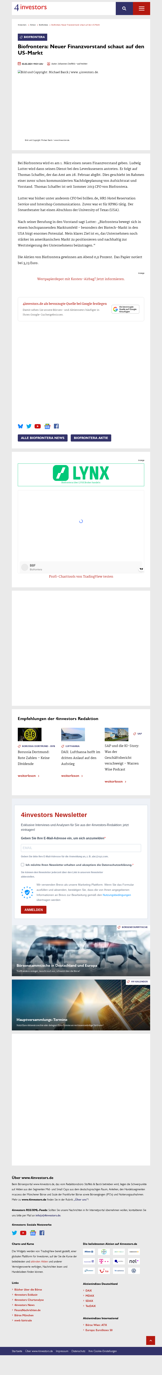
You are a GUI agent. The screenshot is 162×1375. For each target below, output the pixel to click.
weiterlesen (27, 775)
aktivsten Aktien (39, 1261)
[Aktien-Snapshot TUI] (104, 1271)
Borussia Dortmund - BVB (38, 746)
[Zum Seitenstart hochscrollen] (150, 1340)
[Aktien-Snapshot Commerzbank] (134, 1252)
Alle (141, 8)
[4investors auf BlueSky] (20, 426)
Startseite (17, 1351)
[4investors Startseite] (30, 7)
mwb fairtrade (23, 1320)
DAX (89, 1290)
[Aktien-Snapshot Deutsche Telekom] (104, 1261)
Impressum (62, 1351)
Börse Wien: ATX (96, 1325)
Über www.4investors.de (39, 1351)
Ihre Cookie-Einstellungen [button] (103, 1351)
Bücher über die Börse (28, 1289)
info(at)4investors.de (48, 1215)
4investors (22, 24)
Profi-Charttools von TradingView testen (81, 576)
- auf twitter (81, 64)
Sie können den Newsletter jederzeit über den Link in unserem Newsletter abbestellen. (62, 874)
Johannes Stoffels (66, 64)
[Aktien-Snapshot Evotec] (119, 1261)
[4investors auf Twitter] (28, 426)
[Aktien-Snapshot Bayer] (104, 1252)
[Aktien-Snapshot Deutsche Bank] (89, 1261)
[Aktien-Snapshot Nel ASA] (134, 1261)
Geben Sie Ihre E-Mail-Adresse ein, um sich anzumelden (62, 838)
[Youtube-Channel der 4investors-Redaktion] (38, 426)
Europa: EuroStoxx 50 (99, 1330)
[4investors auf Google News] (47, 426)
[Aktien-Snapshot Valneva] (119, 1271)
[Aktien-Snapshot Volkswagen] (134, 1271)
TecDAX (91, 1306)
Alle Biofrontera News (42, 438)
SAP (140, 734)
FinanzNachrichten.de (27, 1310)
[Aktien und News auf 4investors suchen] (124, 8)
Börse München (24, 1315)
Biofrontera (43, 24)
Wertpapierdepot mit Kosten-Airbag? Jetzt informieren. (81, 279)
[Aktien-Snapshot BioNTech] (119, 1252)
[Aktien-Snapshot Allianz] (89, 1252)
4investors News (24, 1305)
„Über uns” (81, 1199)
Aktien (33, 24)
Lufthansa (73, 746)
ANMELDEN (33, 910)
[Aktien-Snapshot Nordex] (89, 1271)
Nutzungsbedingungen (117, 894)
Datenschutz (78, 1351)
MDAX (90, 1295)
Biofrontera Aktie (91, 438)
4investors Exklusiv (26, 1294)
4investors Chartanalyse (29, 1300)
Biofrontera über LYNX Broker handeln (80, 482)
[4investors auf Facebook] (56, 426)
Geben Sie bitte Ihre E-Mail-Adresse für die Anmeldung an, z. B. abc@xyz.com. (64, 856)
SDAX (89, 1301)
